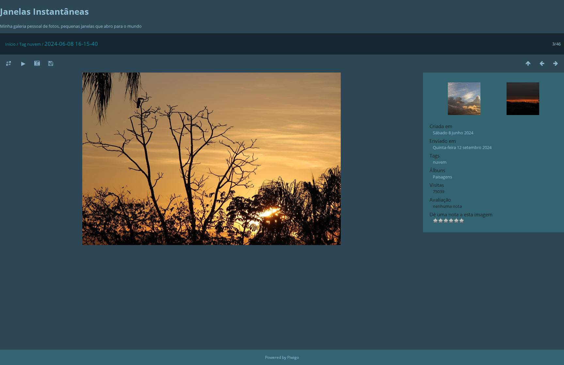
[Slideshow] (23, 63)
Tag (22, 44)
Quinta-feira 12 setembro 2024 (462, 147)
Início (10, 44)
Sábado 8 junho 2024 (453, 133)
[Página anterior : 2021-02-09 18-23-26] (542, 63)
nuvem (34, 44)
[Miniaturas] (528, 63)
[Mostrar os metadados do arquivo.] (37, 63)
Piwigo (293, 357)
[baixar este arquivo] (50, 63)
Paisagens (442, 177)
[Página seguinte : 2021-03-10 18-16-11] (555, 63)
